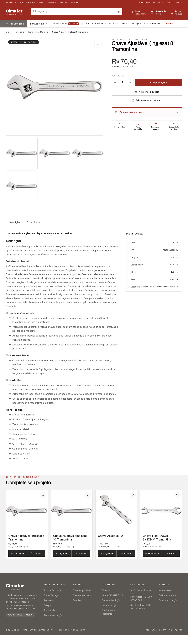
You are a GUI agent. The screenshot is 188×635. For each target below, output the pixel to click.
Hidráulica (113, 23)
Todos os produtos (82, 590)
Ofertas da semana (82, 595)
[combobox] (76, 11)
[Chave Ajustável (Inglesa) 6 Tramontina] (27, 511)
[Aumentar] (130, 82)
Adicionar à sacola (149, 91)
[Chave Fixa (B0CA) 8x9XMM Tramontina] (161, 511)
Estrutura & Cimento (153, 23)
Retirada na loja (108, 605)
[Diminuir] (115, 82)
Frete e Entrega (51, 595)
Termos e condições (169, 600)
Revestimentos (65, 23)
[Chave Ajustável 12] (116, 511)
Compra (47, 605)
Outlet (169, 23)
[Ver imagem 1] (21, 153)
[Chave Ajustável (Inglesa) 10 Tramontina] (71, 511)
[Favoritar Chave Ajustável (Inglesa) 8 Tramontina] (98, 43)
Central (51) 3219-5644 (112, 595)
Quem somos (165, 590)
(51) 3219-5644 (174, 2)
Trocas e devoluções (111, 600)
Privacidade (49, 610)
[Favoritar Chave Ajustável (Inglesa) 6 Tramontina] (43, 494)
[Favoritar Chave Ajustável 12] (132, 494)
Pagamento (49, 600)
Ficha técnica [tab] (34, 222)
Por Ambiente (37, 23)
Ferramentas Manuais (38, 32)
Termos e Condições (54, 615)
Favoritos (77, 600)
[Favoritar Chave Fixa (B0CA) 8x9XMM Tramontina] (177, 494)
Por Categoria (17, 23)
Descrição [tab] (14, 222)
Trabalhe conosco (168, 595)
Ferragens (136, 23)
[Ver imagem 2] (54, 153)
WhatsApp (106, 590)
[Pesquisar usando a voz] (118, 11)
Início (8, 32)
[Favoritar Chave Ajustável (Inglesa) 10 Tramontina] (88, 494)
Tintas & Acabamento (96, 23)
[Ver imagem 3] (87, 153)
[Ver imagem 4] (21, 186)
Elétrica (125, 23)
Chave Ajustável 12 (110, 536)
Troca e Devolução (53, 590)
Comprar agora (158, 82)
